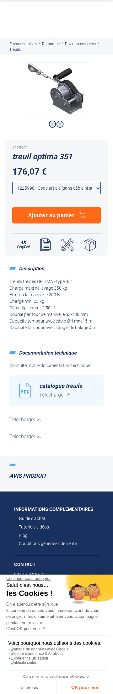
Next (60, 124)
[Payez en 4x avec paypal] (23, 245)
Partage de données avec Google (40, 649)
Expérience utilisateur (29, 658)
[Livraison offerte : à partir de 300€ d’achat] (90, 245)
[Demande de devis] (45, 245)
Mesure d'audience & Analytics (37, 653)
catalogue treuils (60, 390)
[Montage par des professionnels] (67, 245)
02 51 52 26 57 (28, 574)
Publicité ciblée (24, 662)
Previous (52, 124)
